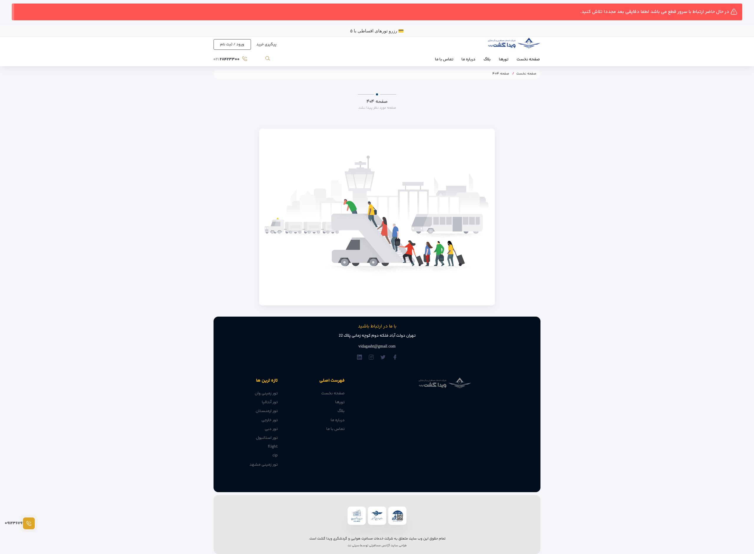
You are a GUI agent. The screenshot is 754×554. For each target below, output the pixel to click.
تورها (503, 59)
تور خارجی (270, 420)
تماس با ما (444, 59)
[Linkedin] (359, 357)
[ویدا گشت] (513, 44)
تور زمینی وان (266, 393)
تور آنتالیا (270, 402)
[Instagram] (371, 357)
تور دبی (271, 429)
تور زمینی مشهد (263, 465)
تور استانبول (267, 438)
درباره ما (468, 59)
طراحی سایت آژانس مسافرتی (387, 545)
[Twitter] (383, 357)
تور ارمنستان (267, 411)
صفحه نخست (528, 59)
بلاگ (487, 59)
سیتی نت (354, 545)
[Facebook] (395, 357)
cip (275, 455)
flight (273, 447)
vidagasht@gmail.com (377, 346)
